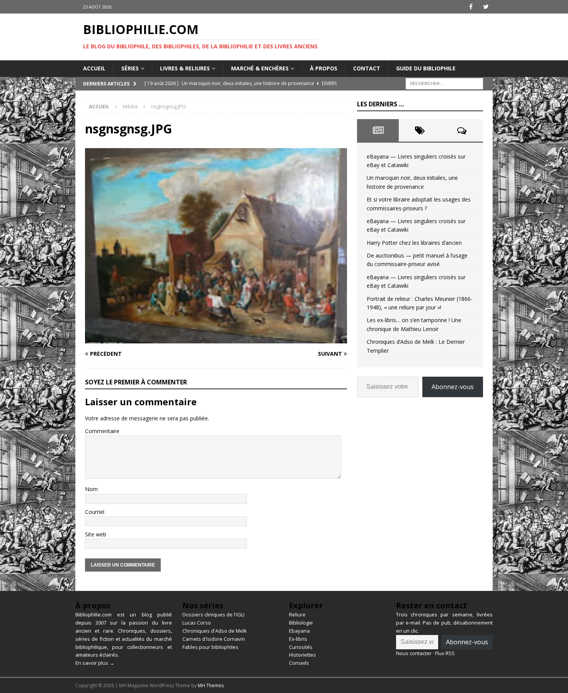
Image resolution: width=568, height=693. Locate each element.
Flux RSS (445, 653)
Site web (95, 534)
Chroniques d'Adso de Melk (214, 630)
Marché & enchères (260, 68)
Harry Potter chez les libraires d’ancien (414, 242)
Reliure (297, 614)
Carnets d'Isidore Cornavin (213, 638)
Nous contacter (414, 653)
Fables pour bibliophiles (210, 647)
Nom (91, 489)
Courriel (94, 511)
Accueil (94, 68)
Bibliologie (301, 622)
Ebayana (299, 630)
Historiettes (302, 654)
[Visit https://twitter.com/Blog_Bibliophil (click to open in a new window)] (486, 7)
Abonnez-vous (453, 386)
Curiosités (301, 647)
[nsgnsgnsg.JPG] (216, 339)
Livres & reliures (185, 68)
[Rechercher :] (444, 83)
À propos (323, 68)
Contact (366, 68)
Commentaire (102, 431)
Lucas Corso (196, 622)
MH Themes (211, 685)
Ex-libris (298, 638)
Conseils (299, 662)
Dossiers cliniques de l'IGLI (213, 614)
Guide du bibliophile (426, 68)
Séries (130, 68)
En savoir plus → (94, 662)
